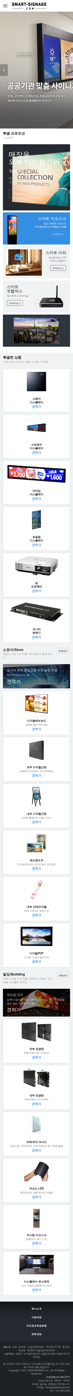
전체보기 (63, 651)
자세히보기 (20, 194)
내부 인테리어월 (37, 907)
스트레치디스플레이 (36, 446)
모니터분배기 (37, 630)
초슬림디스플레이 (36, 538)
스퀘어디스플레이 (36, 400)
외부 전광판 (36, 1049)
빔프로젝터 (36, 584)
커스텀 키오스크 (37, 1235)
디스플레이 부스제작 (36, 1281)
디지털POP (36, 953)
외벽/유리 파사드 (36, 1142)
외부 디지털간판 (37, 767)
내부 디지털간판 (37, 813)
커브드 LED (36, 1188)
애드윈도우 (36, 860)
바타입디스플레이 (36, 492)
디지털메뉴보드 (36, 720)
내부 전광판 (36, 1095)
